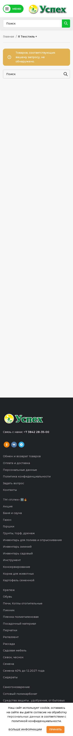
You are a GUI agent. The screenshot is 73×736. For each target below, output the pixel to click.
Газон (7, 520)
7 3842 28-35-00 (37, 432)
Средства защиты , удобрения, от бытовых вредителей (34, 702)
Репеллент (11, 637)
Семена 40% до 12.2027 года (23, 670)
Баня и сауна (12, 513)
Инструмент (12, 560)
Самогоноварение (16, 687)
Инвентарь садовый (18, 553)
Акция (7, 506)
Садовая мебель (14, 650)
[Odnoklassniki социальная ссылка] (7, 445)
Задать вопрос (13, 483)
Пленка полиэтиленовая (21, 617)
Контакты (10, 490)
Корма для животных (18, 573)
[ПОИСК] (66, 23)
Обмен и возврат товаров (22, 456)
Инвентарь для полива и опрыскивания (32, 540)
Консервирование (16, 567)
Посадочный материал (19, 623)
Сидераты (10, 677)
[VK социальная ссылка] (14, 445)
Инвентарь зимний (17, 546)
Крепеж (9, 590)
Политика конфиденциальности (27, 476)
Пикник (9, 610)
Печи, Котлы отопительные (22, 603)
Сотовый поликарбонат (20, 694)
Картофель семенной (18, 580)
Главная (9, 36)
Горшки (8, 526)
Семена (8, 664)
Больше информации (25, 729)
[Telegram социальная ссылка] (21, 445)
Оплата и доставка (16, 463)
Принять (55, 729)
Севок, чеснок (13, 657)
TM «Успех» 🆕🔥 (15, 499)
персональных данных (23, 716)
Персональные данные (20, 470)
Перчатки (10, 630)
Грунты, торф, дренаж (19, 533)
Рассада (9, 644)
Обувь (7, 596)
